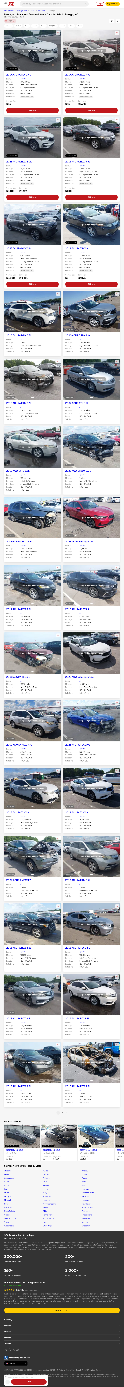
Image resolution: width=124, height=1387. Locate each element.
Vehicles (7, 1326)
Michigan (7, 1197)
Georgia (7, 1182)
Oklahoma (86, 1211)
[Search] (86, 4)
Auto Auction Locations (74, 1261)
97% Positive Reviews (12, 1286)
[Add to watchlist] (58, 33)
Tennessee (86, 1218)
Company (8, 1320)
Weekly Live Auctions (12, 1275)
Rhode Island (87, 1215)
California (46, 1174)
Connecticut (9, 1178)
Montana (46, 1200)
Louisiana (85, 1189)
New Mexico (9, 1207)
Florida (84, 1178)
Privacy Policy (55, 1376)
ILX (43, 26)
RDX (18, 26)
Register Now (112, 4)
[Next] (66, 1113)
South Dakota (48, 1218)
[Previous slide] (8, 51)
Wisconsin (86, 1226)
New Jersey (86, 1204)
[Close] (45, 1377)
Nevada (7, 1204)
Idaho (84, 1182)
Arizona (85, 1171)
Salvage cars (22, 11)
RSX (71, 26)
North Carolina (87, 1207)
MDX (8, 26)
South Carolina (10, 1218)
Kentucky (46, 1189)
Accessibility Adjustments (19, 1358)
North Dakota (9, 1211)
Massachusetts (88, 1193)
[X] (13, 1350)
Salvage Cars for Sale (12, 1261)
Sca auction (9, 11)
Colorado (85, 1174)
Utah (45, 1222)
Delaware (46, 1178)
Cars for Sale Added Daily (75, 1275)
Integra (52, 26)
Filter (11, 21)
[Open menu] (5, 3)
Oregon (7, 1215)
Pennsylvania (48, 1215)
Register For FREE (62, 1310)
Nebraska (85, 1200)
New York (46, 1207)
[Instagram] (5, 1349)
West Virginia (48, 1226)
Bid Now (32, 110)
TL (26, 26)
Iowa (83, 1186)
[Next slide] (56, 51)
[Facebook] (9, 1349)
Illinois (6, 1186)
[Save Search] (118, 21)
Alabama (7, 1171)
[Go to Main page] (11, 4)
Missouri (7, 1200)
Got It (29, 1382)
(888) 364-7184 (25, 1370)
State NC (42, 11)
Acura (32, 11)
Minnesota (47, 1197)
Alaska (45, 1171)
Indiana (46, 1186)
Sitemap (94, 1376)
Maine (6, 1193)
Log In (100, 4)
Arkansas (7, 1174)
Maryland (46, 1193)
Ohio (45, 1211)
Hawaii (45, 1182)
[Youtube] (17, 1349)
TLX (35, 26)
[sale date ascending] (111, 21)
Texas (6, 1222)
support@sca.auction (40, 1370)
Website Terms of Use (65, 1376)
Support (7, 1343)
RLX (80, 26)
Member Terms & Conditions (83, 1376)
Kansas (7, 1189)
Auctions (7, 1332)
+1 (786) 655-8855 (11, 1370)
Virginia (85, 1222)
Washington (9, 1226)
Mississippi (86, 1197)
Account (7, 1337)
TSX (62, 26)
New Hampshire (49, 1204)
